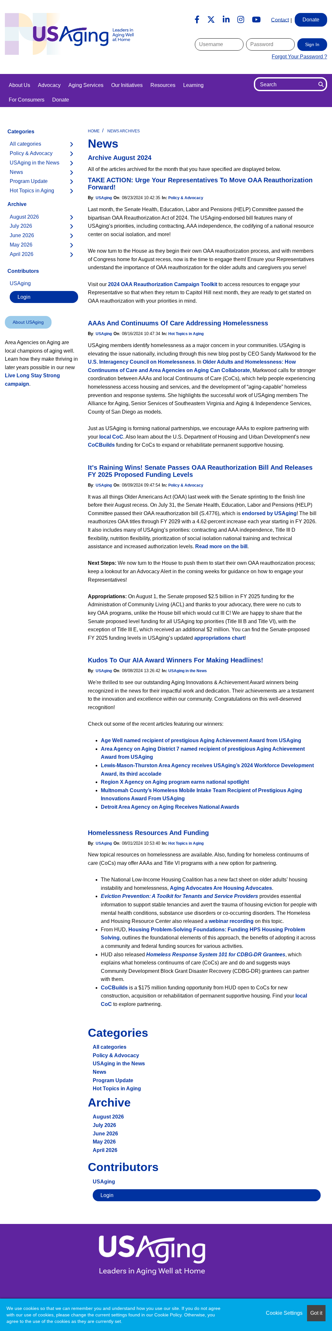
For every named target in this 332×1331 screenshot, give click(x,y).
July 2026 (104, 1125)
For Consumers (26, 100)
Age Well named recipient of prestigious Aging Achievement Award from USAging (201, 740)
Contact (280, 19)
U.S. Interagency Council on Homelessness (141, 362)
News (99, 1072)
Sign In (312, 44)
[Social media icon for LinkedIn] (226, 20)
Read (201, 546)
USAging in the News (187, 671)
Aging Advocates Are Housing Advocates (221, 888)
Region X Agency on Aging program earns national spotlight (175, 782)
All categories (109, 1047)
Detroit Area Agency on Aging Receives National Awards (170, 807)
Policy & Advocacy (185, 198)
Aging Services (85, 85)
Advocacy (49, 85)
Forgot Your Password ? (299, 56)
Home (94, 131)
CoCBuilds (101, 445)
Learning (193, 85)
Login (107, 1195)
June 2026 (105, 1133)
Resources (162, 85)
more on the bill (227, 546)
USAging (104, 198)
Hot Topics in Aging (186, 334)
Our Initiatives (127, 85)
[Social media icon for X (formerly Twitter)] (211, 20)
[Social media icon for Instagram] (240, 20)
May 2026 (104, 1141)
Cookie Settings (284, 1313)
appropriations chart (219, 638)
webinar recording (231, 921)
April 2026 (105, 1150)
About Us (19, 85)
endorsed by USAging (269, 513)
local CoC (111, 437)
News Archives (123, 131)
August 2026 (108, 1116)
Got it (316, 1313)
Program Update (113, 1080)
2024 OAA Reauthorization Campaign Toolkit (162, 284)
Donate (60, 100)
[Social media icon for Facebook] (197, 20)
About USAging (28, 322)
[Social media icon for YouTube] (256, 20)
